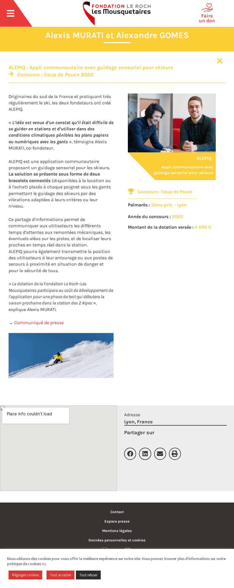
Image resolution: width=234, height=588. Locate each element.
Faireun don (207, 18)
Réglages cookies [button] (25, 575)
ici (44, 563)
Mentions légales (117, 531)
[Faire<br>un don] (207, 7)
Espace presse (117, 521)
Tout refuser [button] (88, 575)
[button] (130, 453)
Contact (117, 512)
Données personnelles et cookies (117, 540)
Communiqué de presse (39, 322)
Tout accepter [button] (60, 575)
